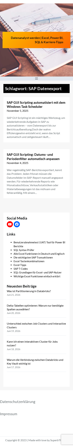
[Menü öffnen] (36, 79)
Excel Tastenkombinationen (29, 261)
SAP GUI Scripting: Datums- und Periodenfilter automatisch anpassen (33, 157)
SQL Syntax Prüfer (24, 249)
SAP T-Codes (21, 268)
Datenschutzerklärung (17, 402)
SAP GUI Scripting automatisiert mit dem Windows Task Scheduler (36, 104)
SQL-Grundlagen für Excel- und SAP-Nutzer (38, 272)
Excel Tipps (20, 264)
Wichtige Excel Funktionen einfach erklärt (37, 276)
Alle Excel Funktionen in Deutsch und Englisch (39, 253)
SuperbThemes (59, 440)
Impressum (8, 414)
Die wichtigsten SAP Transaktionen (33, 257)
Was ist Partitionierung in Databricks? (29, 291)
